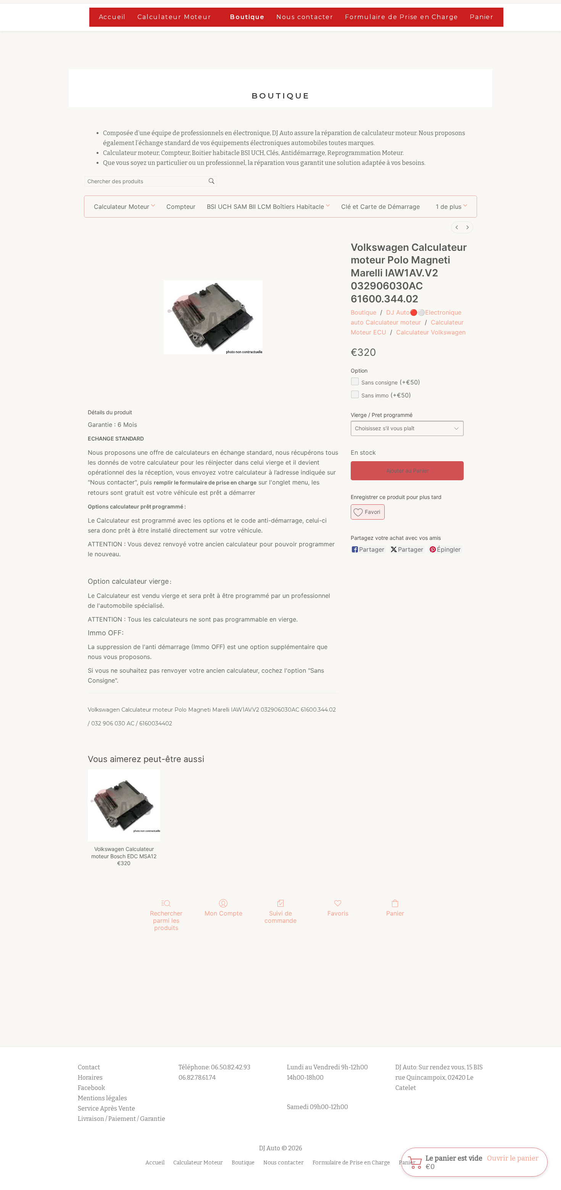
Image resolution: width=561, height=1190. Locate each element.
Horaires (90, 1077)
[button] (451, 206)
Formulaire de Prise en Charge (401, 17)
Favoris (337, 913)
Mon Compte (223, 913)
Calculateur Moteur (174, 17)
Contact (89, 1067)
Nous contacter (305, 17)
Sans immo (386, 395)
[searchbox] (151, 181)
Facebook (91, 1088)
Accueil (112, 17)
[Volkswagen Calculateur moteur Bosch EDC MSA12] (124, 805)
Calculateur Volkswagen (431, 332)
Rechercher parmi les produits (166, 920)
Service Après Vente (106, 1108)
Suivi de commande (280, 916)
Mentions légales (103, 1098)
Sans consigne (390, 382)
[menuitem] (456, 227)
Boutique (247, 17)
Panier (482, 17)
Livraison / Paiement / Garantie (121, 1118)
